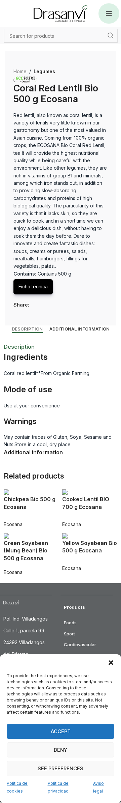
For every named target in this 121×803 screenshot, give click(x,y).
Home (20, 71)
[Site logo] (60, 13)
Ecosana (13, 524)
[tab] (27, 329)
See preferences (60, 768)
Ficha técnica (33, 286)
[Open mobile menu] (109, 13)
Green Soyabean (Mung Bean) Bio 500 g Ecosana (26, 551)
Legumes (44, 71)
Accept (61, 731)
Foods (70, 622)
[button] (111, 662)
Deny (60, 750)
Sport (69, 633)
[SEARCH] (111, 36)
